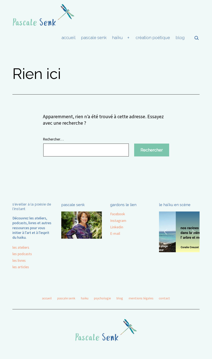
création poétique (153, 37)
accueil (68, 37)
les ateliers (20, 247)
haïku (117, 37)
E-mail (115, 233)
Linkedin (116, 227)
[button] (165, 232)
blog (180, 37)
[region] (179, 231)
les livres (19, 260)
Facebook (117, 213)
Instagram (118, 220)
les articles (20, 266)
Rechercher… (53, 139)
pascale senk (94, 37)
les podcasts (22, 253)
